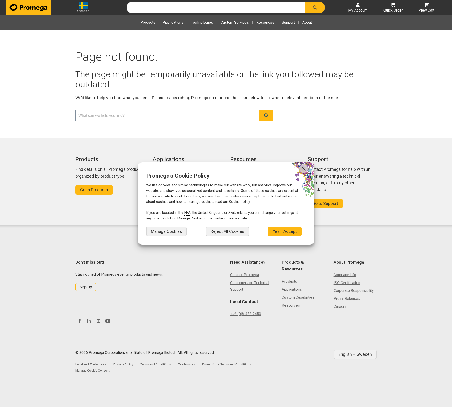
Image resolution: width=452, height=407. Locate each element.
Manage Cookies (166, 231)
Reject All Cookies (227, 231)
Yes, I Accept (285, 231)
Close (303, 168)
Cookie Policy (239, 202)
